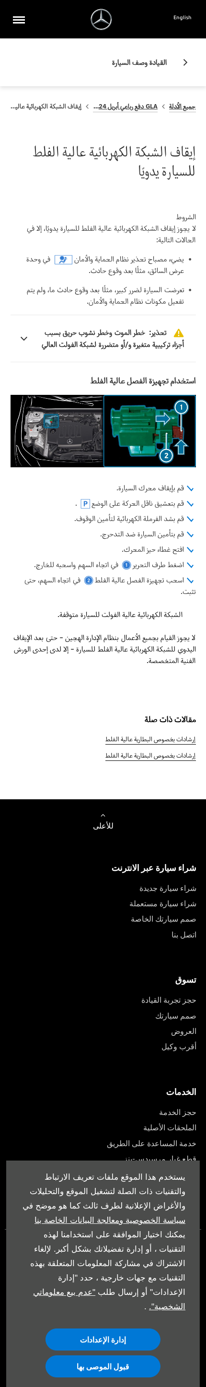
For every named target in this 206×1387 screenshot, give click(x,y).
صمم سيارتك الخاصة (163, 919)
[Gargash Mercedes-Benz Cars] (101, 19)
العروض (183, 1031)
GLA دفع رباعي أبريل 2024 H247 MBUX (125, 106)
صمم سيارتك (175, 1016)
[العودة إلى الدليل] (181, 62)
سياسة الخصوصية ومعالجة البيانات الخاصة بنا (109, 1220)
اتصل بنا (184, 935)
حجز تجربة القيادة (168, 1000)
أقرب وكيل (178, 1047)
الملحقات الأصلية (169, 1128)
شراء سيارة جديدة (167, 888)
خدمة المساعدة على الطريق (151, 1143)
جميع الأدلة (182, 106)
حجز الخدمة (177, 1112)
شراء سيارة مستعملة (162, 904)
